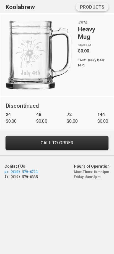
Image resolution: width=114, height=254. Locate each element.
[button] (92, 7)
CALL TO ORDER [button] (57, 142)
